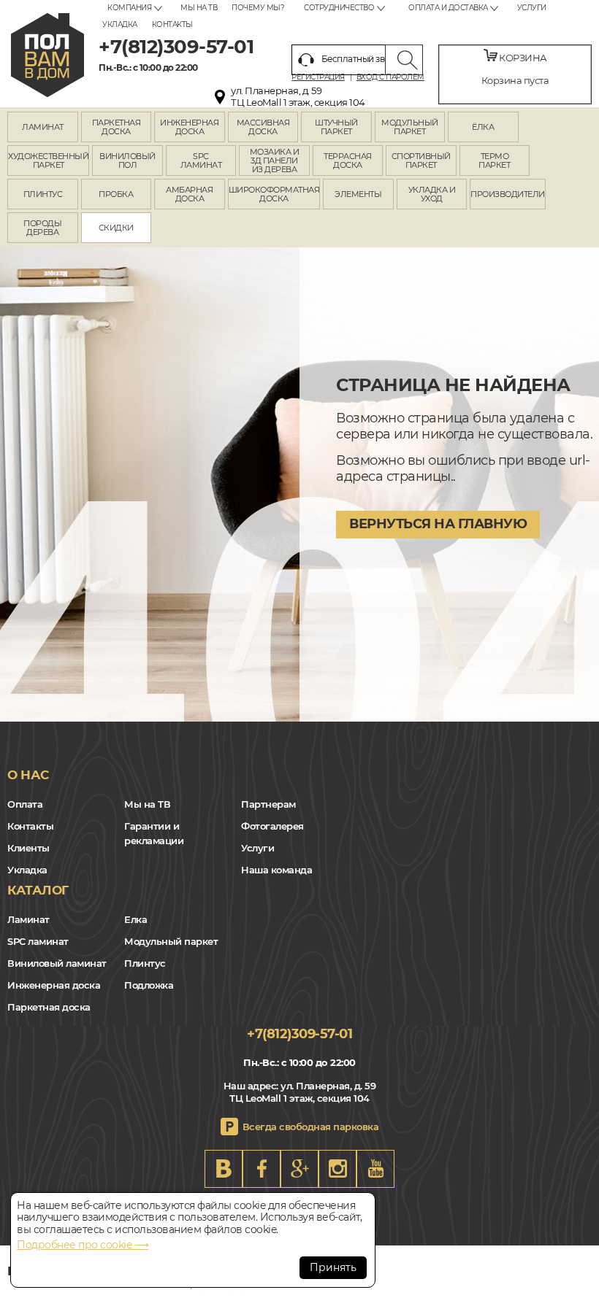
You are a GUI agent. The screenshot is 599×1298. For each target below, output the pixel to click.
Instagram (337, 1169)
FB (262, 1169)
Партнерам (268, 804)
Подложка (148, 985)
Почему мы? (258, 7)
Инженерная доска (53, 985)
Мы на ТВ (198, 7)
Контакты (172, 24)
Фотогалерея (272, 826)
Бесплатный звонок (363, 58)
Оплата (24, 804)
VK (224, 1169)
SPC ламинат (38, 941)
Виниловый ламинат (57, 963)
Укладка (119, 24)
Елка (135, 919)
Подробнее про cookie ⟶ (82, 1244)
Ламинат (28, 919)
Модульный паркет (171, 941)
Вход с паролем (390, 77)
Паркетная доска (49, 1007)
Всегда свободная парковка (311, 1126)
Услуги (531, 7)
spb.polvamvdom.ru (47, 55)
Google (299, 1169)
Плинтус (145, 963)
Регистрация (318, 77)
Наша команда (276, 870)
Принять (333, 1267)
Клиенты (28, 848)
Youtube (375, 1169)
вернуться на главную (438, 524)
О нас (28, 775)
